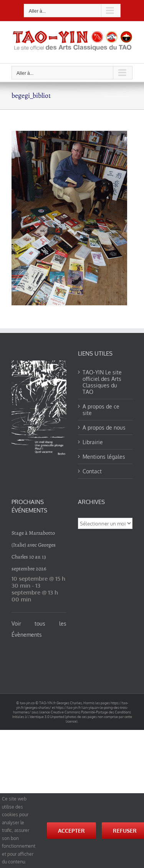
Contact (92, 471)
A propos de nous (104, 427)
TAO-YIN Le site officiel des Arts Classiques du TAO (102, 382)
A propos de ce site (101, 409)
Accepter (71, 830)
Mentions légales (104, 456)
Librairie (93, 442)
